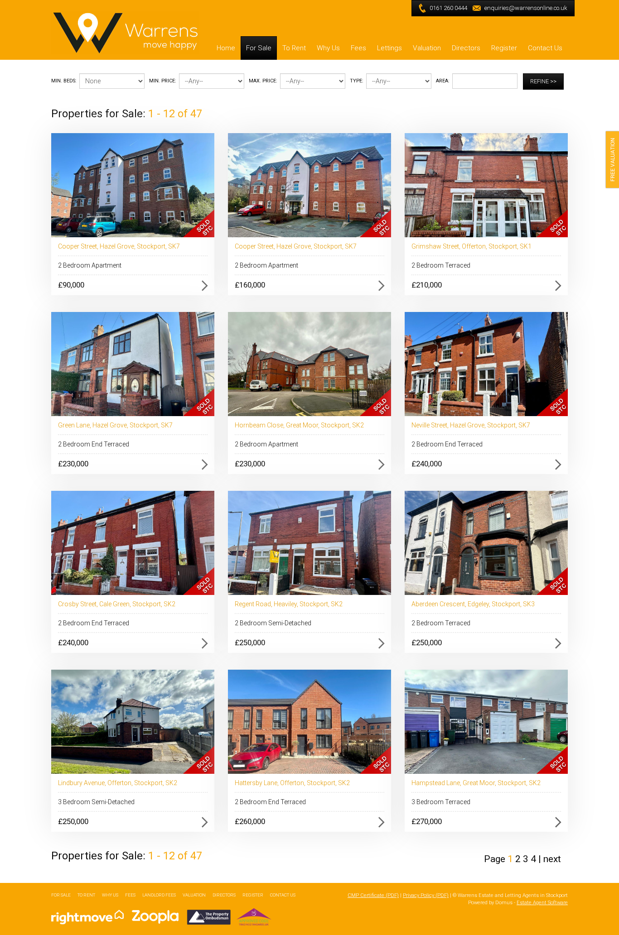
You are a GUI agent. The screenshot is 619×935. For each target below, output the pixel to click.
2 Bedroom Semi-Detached (273, 623)
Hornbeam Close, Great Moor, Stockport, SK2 (299, 425)
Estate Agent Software (542, 903)
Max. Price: (263, 81)
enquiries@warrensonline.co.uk (525, 8)
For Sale (258, 48)
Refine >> (543, 81)
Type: (356, 81)
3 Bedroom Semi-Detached (96, 802)
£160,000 (250, 284)
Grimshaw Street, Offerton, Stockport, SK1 (471, 246)
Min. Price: (162, 81)
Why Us (328, 48)
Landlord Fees (159, 894)
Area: (443, 81)
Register (504, 48)
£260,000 (250, 821)
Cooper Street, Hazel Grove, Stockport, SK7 (119, 246)
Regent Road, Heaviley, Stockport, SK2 (289, 604)
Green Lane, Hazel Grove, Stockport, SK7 (115, 425)
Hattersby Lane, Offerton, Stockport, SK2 (292, 782)
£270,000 (426, 821)
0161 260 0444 (448, 8)
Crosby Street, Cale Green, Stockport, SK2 (116, 604)
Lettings (389, 48)
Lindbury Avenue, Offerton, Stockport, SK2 (117, 782)
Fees (358, 48)
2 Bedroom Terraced (440, 265)
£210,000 (426, 284)
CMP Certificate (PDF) (373, 895)
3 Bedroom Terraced (440, 802)
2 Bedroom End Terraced (93, 444)
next (552, 858)
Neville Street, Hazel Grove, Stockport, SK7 (470, 425)
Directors (466, 48)
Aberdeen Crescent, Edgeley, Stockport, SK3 (473, 604)
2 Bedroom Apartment (89, 265)
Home (226, 48)
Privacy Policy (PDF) (426, 895)
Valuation (427, 48)
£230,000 (73, 463)
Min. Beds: (64, 81)
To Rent (294, 48)
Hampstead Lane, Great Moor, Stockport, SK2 (476, 782)
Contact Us (545, 48)
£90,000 (71, 284)
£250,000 (250, 642)
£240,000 (426, 463)
